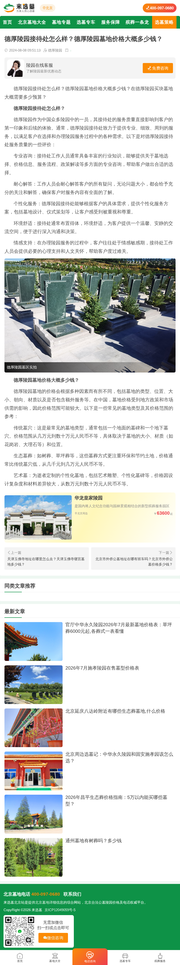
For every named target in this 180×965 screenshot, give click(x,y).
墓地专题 (61, 22)
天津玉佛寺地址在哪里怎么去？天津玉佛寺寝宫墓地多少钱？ (46, 561)
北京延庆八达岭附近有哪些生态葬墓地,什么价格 (115, 711)
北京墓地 (42, 902)
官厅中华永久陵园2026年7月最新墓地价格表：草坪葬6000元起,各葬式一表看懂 (118, 628)
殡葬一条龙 (137, 22)
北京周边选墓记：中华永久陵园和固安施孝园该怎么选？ (119, 757)
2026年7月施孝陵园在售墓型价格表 (102, 668)
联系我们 (72, 894)
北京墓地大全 (32, 22)
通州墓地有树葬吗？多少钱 (93, 840)
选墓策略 (164, 22)
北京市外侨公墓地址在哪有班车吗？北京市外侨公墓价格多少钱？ (134, 561)
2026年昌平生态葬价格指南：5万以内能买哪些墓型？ (116, 800)
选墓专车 (86, 22)
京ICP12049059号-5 (60, 910)
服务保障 (110, 22)
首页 (7, 22)
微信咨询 (55, 937)
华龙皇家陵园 (89, 497)
